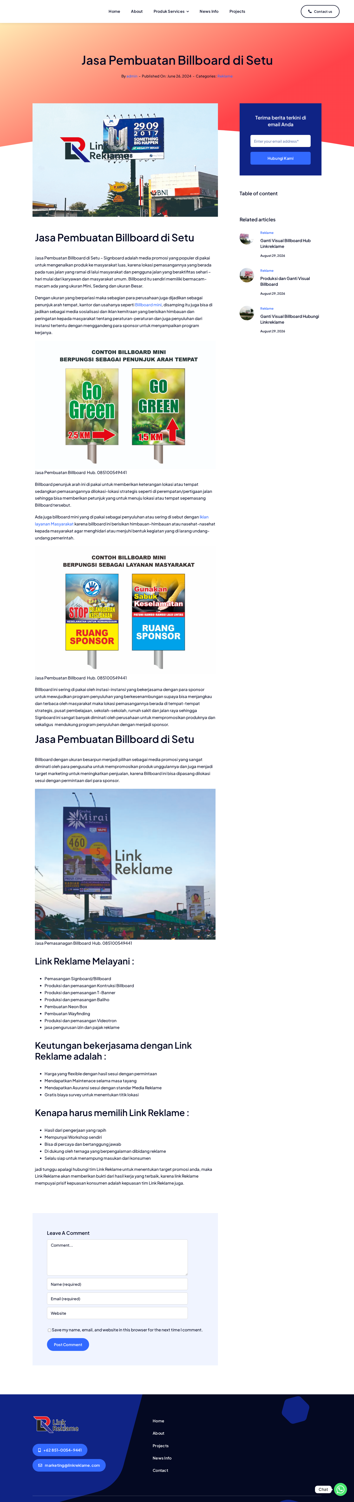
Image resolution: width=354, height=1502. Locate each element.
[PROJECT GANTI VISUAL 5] (247, 232)
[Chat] (340, 1489)
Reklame (225, 76)
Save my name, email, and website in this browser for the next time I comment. (127, 1329)
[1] (247, 307)
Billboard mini (148, 304)
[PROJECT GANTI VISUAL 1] (247, 269)
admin (132, 76)
